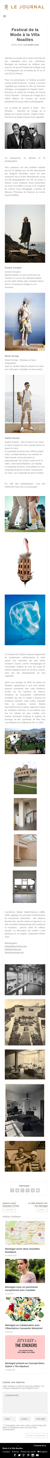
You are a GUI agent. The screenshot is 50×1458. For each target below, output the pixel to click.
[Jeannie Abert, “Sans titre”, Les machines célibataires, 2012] (25, 590)
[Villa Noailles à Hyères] (25, 902)
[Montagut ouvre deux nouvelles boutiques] (25, 1233)
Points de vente (28, 1452)
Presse (15, 1452)
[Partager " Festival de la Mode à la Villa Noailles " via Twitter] (17, 1190)
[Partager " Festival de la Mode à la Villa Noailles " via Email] (37, 1190)
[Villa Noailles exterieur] (25, 1171)
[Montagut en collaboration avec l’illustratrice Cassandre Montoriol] (25, 1309)
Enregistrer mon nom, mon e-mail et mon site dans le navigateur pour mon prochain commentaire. (24, 1427)
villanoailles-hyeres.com (16, 946)
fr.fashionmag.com (13, 949)
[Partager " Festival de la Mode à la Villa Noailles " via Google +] (22, 1190)
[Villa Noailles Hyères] (25, 793)
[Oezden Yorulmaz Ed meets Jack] (25, 531)
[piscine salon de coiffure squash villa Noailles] (25, 994)
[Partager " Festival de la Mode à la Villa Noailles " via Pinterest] (27, 1190)
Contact (6, 1452)
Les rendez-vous (31, 45)
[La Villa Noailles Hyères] (25, 866)
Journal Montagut (10, 1446)
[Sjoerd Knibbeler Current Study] (25, 644)
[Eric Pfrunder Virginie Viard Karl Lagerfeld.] (25, 148)
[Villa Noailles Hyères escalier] (25, 830)
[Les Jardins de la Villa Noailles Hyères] (25, 753)
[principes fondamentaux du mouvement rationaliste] (25, 1045)
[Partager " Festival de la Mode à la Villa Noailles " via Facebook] (12, 1190)
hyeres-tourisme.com (14, 952)
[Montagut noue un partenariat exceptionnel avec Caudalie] (25, 1271)
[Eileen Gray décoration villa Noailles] (25, 1136)
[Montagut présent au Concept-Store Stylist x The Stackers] (25, 1347)
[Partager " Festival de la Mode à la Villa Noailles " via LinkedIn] (32, 1190)
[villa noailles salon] (25, 1079)
